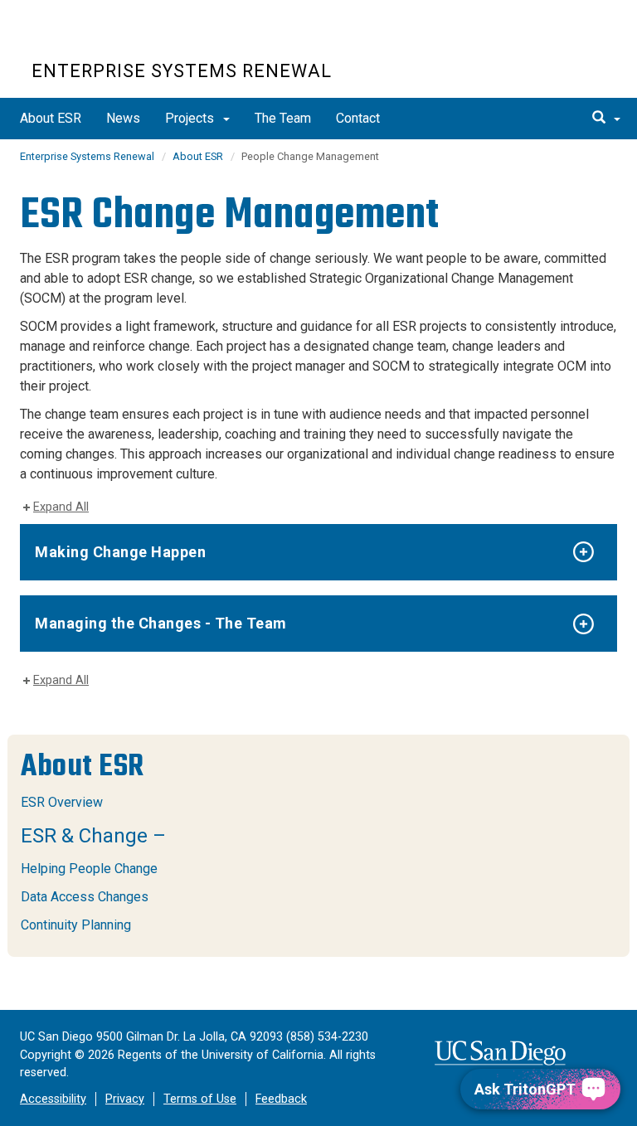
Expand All (61, 507)
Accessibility (53, 1099)
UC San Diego (126, 40)
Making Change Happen (120, 552)
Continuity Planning (76, 925)
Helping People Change (89, 868)
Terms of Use (199, 1099)
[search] (606, 118)
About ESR (50, 118)
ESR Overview (62, 802)
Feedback (281, 1099)
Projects (191, 118)
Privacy (124, 1099)
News (123, 118)
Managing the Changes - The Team (161, 623)
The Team (283, 118)
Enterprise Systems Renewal (182, 71)
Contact (358, 118)
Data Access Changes (84, 897)
